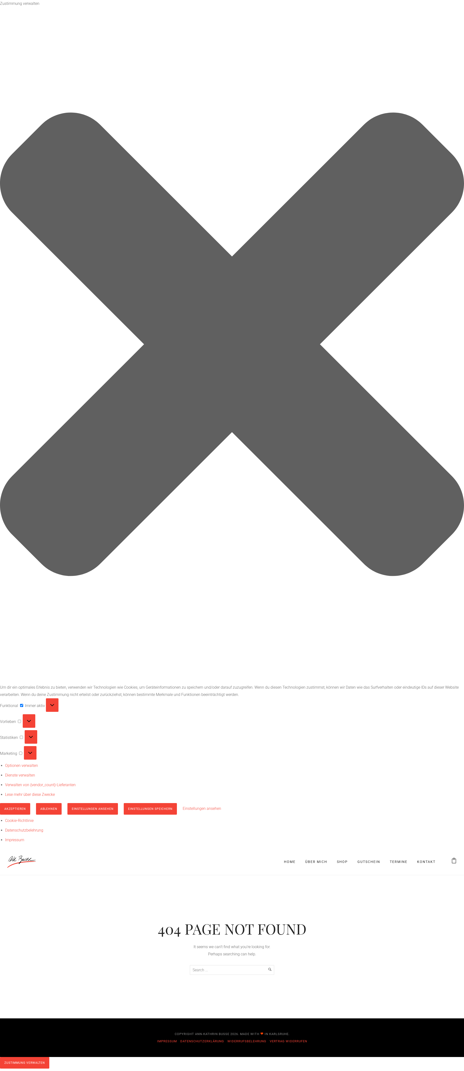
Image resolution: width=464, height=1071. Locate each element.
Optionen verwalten (21, 765)
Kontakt (426, 862)
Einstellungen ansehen (93, 809)
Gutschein (368, 862)
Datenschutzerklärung (202, 1041)
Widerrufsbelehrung (246, 1041)
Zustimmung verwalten (24, 1062)
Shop (342, 862)
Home (290, 862)
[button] (232, 345)
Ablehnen (48, 809)
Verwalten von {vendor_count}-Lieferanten (40, 785)
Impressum (14, 840)
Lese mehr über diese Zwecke (30, 794)
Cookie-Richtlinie (19, 820)
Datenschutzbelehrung (24, 830)
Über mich (316, 862)
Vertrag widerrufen (288, 1041)
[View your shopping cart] (454, 861)
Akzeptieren (15, 809)
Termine (398, 862)
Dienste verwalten (20, 775)
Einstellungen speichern (150, 809)
